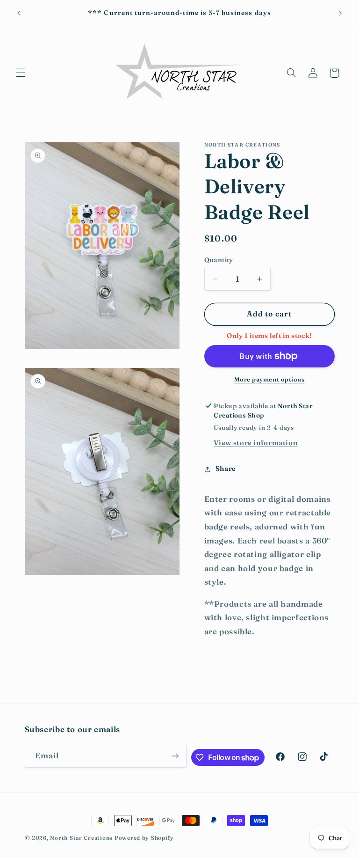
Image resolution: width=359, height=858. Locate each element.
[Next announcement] (340, 13)
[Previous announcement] (18, 13)
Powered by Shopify (144, 838)
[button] (20, 73)
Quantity (218, 260)
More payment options (269, 379)
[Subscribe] (175, 756)
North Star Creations (81, 838)
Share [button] (225, 468)
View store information (255, 443)
